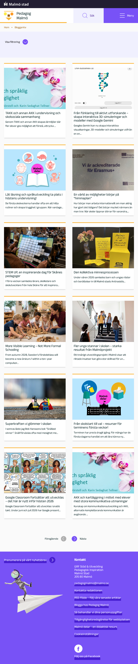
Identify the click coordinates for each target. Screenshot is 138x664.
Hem (6, 27)
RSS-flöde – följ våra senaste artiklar (97, 597)
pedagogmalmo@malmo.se (91, 583)
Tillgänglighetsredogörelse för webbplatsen (102, 619)
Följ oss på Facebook (87, 656)
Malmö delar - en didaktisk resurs (95, 627)
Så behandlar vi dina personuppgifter (98, 612)
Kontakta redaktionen (88, 590)
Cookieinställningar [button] (86, 634)
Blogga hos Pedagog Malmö (91, 605)
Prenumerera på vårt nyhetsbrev (25, 560)
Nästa (83, 538)
